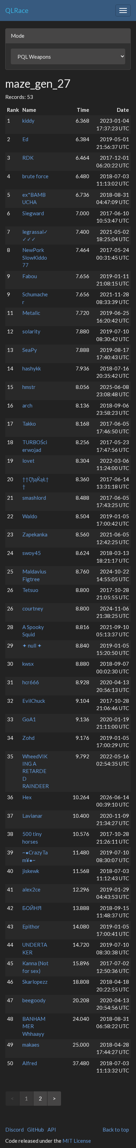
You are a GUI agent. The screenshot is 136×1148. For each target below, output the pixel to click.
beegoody (34, 1000)
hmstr (29, 387)
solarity (31, 331)
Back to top (116, 1129)
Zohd (28, 738)
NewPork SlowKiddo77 (34, 257)
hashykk (31, 368)
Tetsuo (30, 590)
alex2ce (31, 889)
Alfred (29, 1063)
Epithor (31, 926)
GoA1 (29, 719)
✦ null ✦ (32, 645)
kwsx (28, 663)
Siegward (33, 213)
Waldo (29, 516)
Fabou (29, 276)
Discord (14, 1129)
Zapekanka (34, 534)
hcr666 (30, 682)
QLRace (17, 10)
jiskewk (30, 871)
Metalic (31, 313)
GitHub (35, 1129)
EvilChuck (33, 701)
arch (27, 405)
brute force (35, 176)
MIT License (76, 1141)
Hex (27, 797)
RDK (27, 157)
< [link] (12, 1098)
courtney (32, 608)
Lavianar (32, 816)
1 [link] (26, 1098)
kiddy (28, 120)
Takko (29, 423)
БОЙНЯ (31, 908)
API (51, 1129)
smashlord (34, 497)
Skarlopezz (34, 982)
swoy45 (31, 553)
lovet (28, 460)
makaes (30, 1044)
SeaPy (29, 350)
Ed (25, 139)
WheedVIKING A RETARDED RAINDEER (35, 771)
